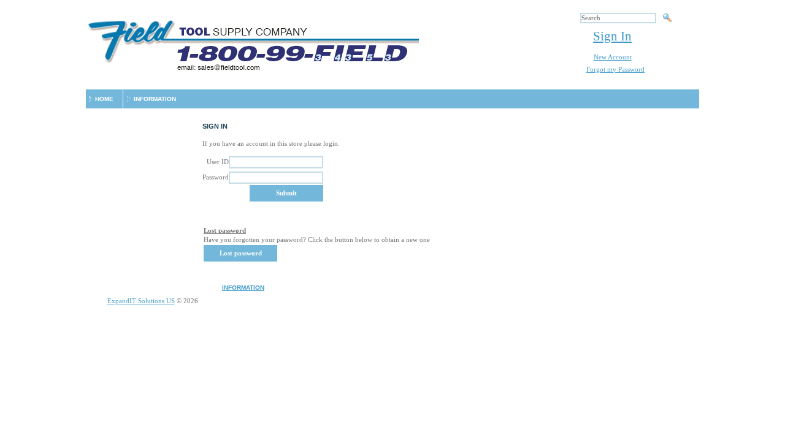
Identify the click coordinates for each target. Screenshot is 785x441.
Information (155, 99)
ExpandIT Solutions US (141, 300)
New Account (613, 57)
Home (104, 99)
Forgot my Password (615, 69)
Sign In (612, 36)
